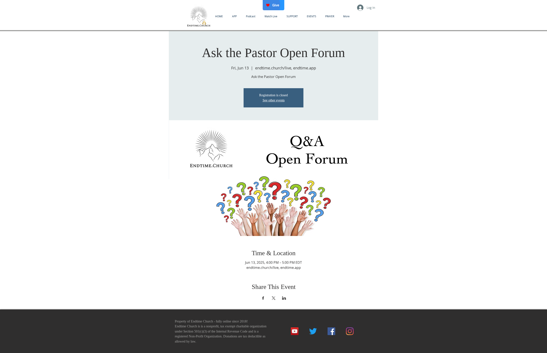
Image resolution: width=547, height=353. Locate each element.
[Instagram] (350, 331)
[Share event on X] (274, 298)
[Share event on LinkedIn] (284, 298)
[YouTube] (294, 331)
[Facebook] (331, 331)
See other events (274, 100)
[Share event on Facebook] (263, 298)
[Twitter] (313, 331)
